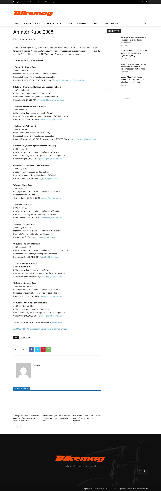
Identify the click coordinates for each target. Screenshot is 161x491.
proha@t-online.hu (50, 178)
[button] (145, 23)
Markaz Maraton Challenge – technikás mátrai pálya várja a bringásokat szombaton (132, 79)
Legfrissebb (113, 31)
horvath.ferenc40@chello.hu (83, 139)
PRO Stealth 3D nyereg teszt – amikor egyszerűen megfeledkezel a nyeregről (86, 418)
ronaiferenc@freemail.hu (51, 119)
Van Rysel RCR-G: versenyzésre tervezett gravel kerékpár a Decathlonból (133, 39)
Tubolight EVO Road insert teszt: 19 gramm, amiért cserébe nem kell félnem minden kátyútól (26, 418)
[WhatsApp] (48, 349)
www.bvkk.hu (58, 100)
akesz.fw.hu (57, 322)
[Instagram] (146, 2)
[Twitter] (37, 349)
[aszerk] (15, 39)
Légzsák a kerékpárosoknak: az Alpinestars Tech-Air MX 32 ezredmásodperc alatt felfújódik (133, 66)
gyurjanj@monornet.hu (51, 198)
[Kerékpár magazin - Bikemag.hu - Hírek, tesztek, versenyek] (33, 13)
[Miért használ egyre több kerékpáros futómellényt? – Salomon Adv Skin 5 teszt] (57, 403)
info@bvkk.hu (45, 100)
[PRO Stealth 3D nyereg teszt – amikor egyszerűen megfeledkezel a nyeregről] (87, 403)
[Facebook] (142, 2)
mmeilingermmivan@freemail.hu (70, 80)
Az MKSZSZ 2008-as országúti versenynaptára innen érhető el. (41, 329)
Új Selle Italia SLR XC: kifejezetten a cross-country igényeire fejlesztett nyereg (134, 53)
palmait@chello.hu (47, 237)
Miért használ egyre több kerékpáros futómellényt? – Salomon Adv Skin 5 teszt (56, 418)
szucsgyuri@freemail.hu (51, 159)
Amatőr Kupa (25, 337)
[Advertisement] (99, 12)
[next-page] (19, 426)
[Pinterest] (43, 349)
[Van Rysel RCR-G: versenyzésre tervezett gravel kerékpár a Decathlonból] (113, 40)
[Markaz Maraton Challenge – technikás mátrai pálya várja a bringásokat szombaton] (113, 80)
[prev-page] (14, 426)
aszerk (24, 39)
